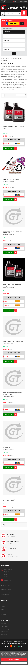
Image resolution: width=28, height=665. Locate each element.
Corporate (3, 614)
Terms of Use (4, 634)
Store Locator (4, 604)
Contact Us (3, 623)
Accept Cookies (14, 659)
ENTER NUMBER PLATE (7, 20)
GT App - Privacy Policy (6, 629)
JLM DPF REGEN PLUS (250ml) (10, 499)
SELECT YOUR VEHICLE (8, 28)
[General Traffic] (14, 7)
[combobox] (11, 14)
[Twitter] (5, 1)
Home (2, 58)
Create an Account (23, 1)
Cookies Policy (4, 631)
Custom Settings (14, 663)
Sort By (13, 95)
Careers (3, 611)
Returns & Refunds (5, 592)
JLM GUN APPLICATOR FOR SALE (11, 179)
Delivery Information (6, 589)
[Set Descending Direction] (25, 95)
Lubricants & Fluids (17, 58)
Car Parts (8, 58)
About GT (3, 606)
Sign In (15, 1)
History (2, 609)
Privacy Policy (4, 626)
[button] (15, 148)
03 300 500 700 (7, 580)
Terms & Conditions (5, 594)
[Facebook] (2, 1)
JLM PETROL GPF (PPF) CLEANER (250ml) (13, 341)
